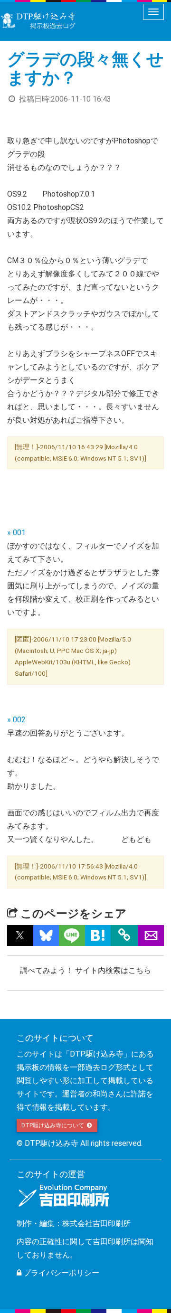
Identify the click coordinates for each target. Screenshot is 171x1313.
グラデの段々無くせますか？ (85, 68)
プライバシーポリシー (60, 1272)
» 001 (16, 532)
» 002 (16, 719)
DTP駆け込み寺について (53, 1125)
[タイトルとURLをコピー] (124, 935)
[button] (20, 935)
